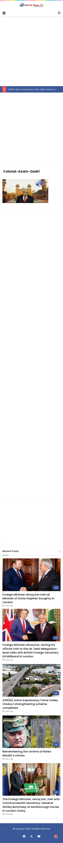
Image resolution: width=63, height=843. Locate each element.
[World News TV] (31, 5)
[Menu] (3, 12)
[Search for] (59, 12)
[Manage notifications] (55, 836)
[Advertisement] (31, 50)
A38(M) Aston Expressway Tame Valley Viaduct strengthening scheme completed (30, 704)
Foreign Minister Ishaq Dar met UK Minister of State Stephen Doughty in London (28, 598)
